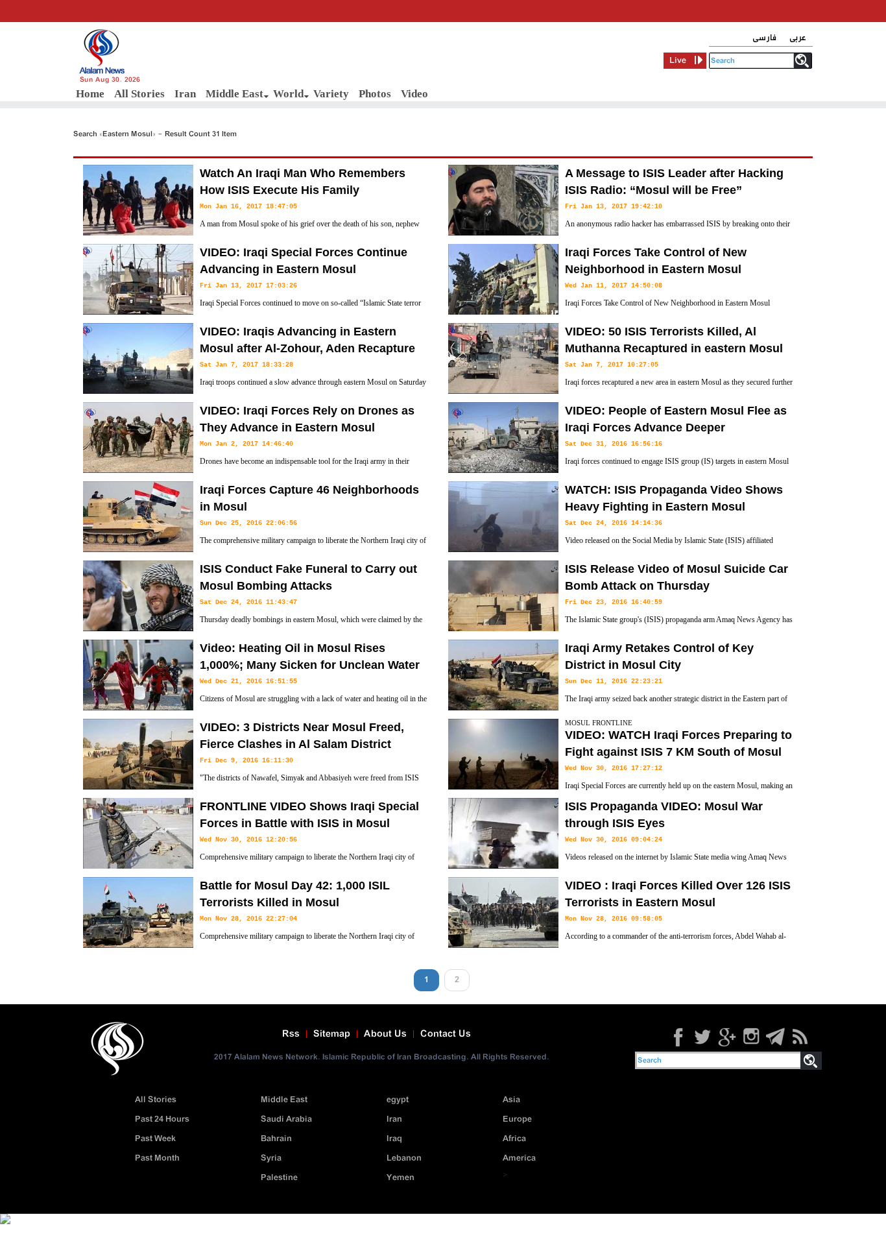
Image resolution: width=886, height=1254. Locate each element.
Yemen (400, 1178)
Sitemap (331, 1034)
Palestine (279, 1178)
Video (414, 94)
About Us (385, 1034)
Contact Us (445, 1034)
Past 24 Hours (162, 1119)
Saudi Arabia (286, 1119)
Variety (331, 94)
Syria (271, 1158)
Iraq (394, 1139)
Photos (375, 94)
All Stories (139, 94)
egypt (398, 1100)
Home (90, 94)
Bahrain (276, 1139)
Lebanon (404, 1158)
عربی (797, 38)
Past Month (157, 1158)
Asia (511, 1100)
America (519, 1158)
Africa (514, 1139)
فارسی (764, 38)
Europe (517, 1119)
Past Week (155, 1139)
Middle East (234, 94)
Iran (185, 94)
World (288, 94)
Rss (291, 1034)
